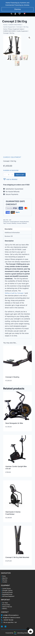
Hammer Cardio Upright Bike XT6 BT (16, 468)
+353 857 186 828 (8, 620)
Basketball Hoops (7, 594)
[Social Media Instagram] (5, 627)
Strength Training (7, 590)
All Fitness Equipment (8, 596)
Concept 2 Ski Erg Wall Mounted (17, 557)
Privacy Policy (6, 605)
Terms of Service (7, 606)
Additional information (12, 232)
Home (5, 24)
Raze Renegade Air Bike (14, 423)
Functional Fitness (7, 592)
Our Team (5, 603)
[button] (10, 179)
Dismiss (17, 9)
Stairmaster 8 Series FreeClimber (12, 513)
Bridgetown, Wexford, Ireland (11, 617)
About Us (4, 578)
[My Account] (15, 13)
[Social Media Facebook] (2, 627)
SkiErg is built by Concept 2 (15, 293)
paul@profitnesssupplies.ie (10, 615)
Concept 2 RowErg (12, 377)
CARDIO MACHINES (14, 24)
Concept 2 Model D (22, 223)
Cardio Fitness (6, 588)
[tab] (17, 229)
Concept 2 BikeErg (11, 223)
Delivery (4, 608)
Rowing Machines (24, 221)
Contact (4, 582)
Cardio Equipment (9, 27)
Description (8, 229)
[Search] (11, 13)
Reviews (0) (9, 236)
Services (4, 580)
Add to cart (20, 175)
